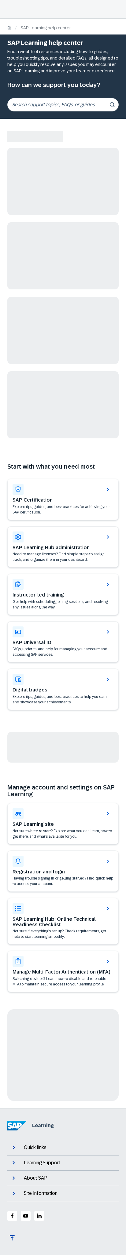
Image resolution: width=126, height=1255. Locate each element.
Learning (43, 1125)
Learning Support (42, 1162)
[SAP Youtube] (26, 1216)
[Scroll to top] (12, 1238)
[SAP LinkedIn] (39, 1216)
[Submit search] (112, 104)
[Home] (9, 28)
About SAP (35, 1178)
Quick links (35, 1147)
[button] (63, 642)
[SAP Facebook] (12, 1216)
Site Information (40, 1193)
